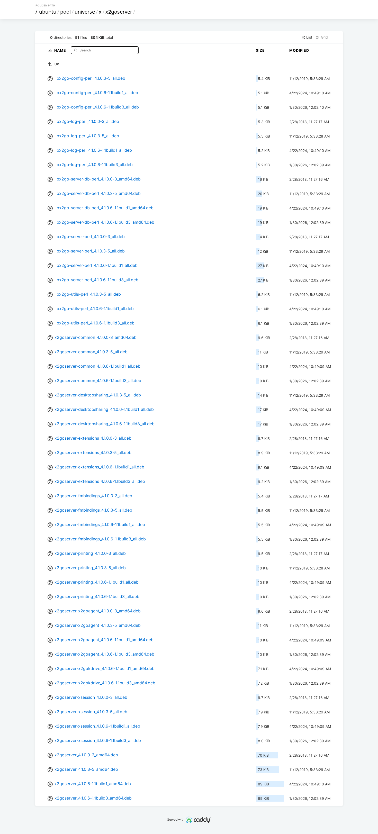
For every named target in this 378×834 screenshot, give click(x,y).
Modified (299, 50)
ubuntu (47, 11)
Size (260, 50)
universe (85, 11)
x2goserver (118, 11)
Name (60, 50)
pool (65, 11)
